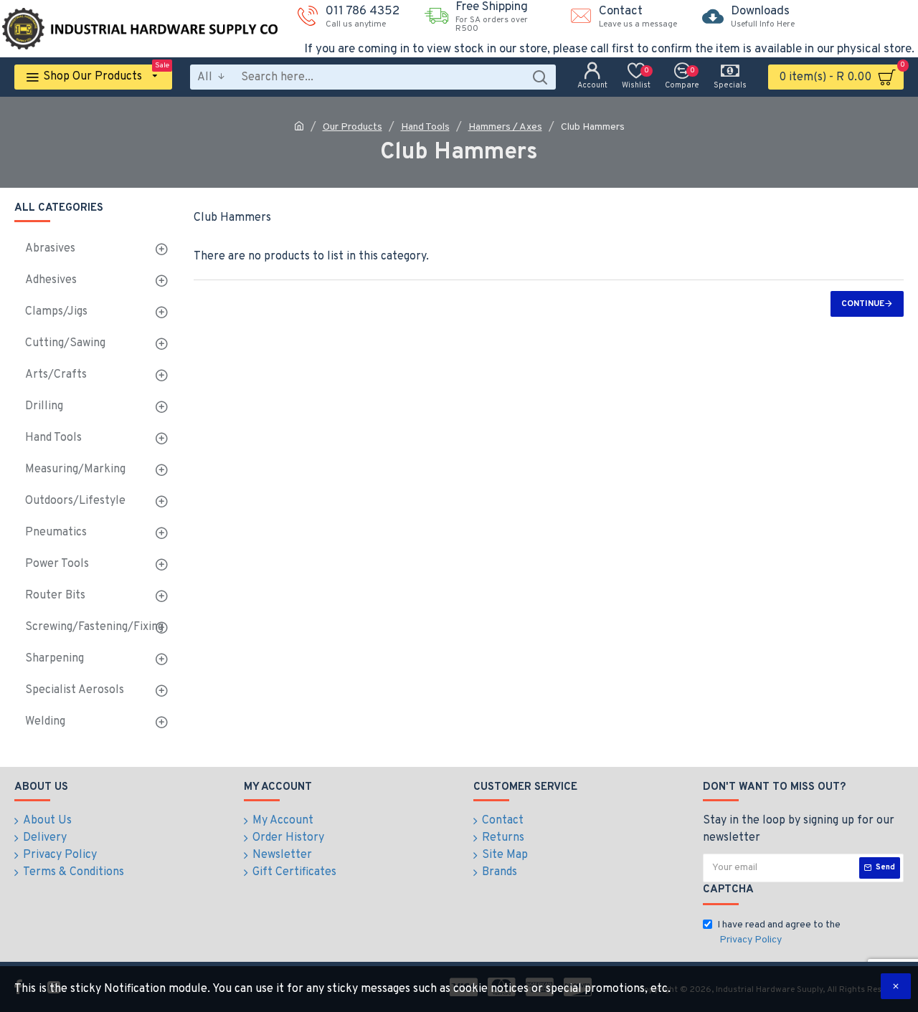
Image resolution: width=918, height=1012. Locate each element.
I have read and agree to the (779, 932)
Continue (862, 304)
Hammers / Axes (505, 127)
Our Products (352, 127)
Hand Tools (425, 127)
